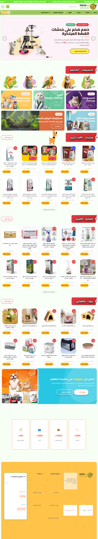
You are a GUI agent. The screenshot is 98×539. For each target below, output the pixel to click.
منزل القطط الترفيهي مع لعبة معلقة (49, 356)
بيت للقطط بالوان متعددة (68, 326)
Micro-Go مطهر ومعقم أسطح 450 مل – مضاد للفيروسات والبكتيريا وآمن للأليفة (88, 245)
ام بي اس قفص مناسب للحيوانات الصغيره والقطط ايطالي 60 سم (10, 357)
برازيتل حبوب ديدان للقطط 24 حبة (10, 244)
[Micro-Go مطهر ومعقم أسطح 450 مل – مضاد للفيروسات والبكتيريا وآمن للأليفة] (88, 234)
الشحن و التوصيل (37, 492)
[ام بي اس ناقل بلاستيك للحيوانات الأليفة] (29, 346)
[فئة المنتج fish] (10, 81)
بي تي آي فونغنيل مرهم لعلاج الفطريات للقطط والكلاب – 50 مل (88, 278)
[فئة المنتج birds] (49, 81)
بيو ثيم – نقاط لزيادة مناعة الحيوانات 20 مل (10, 277)
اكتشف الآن (57, 105)
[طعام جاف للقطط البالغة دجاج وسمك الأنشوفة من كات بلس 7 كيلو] (49, 185)
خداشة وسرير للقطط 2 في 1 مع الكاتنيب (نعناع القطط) (88, 356)
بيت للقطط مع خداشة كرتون (49, 326)
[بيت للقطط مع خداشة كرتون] (49, 316)
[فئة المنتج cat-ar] (68, 81)
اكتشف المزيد (66, 392)
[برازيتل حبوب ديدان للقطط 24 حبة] (10, 234)
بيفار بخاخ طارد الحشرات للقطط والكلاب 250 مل (68, 277)
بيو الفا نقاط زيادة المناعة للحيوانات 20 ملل (49, 277)
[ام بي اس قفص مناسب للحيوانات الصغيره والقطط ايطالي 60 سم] (10, 346)
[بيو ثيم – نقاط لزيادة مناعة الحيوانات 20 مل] (10, 267)
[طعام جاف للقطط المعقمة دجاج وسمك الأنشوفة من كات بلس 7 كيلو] (10, 185)
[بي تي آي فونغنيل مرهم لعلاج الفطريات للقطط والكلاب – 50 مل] (88, 267)
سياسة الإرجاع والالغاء (53, 518)
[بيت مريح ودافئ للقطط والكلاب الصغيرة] (10, 316)
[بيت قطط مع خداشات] (88, 316)
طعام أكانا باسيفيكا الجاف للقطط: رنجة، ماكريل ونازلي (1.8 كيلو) (68, 196)
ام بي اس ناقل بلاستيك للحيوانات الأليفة (29, 356)
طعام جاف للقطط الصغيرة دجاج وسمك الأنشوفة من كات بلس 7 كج (29, 196)
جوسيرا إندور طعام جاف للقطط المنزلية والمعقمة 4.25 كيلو (29, 164)
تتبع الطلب (56, 492)
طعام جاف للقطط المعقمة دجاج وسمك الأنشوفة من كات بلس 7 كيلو (10, 196)
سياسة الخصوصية (54, 505)
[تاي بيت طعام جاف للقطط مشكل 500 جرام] (68, 153)
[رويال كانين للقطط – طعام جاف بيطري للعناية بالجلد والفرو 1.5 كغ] (10, 153)
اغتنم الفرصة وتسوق (81, 51)
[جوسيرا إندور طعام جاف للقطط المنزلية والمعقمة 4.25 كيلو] (29, 153)
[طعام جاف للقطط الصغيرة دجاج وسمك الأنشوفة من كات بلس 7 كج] (29, 185)
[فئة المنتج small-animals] (30, 81)
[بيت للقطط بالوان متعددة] (68, 316)
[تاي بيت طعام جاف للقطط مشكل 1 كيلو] (88, 153)
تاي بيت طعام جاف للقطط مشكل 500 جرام (68, 164)
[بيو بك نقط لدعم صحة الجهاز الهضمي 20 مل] (29, 267)
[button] (84, 171)
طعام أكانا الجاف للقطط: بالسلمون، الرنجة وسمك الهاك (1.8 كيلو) (88, 196)
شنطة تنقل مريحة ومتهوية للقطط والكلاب (68, 356)
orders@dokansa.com (69, 510)
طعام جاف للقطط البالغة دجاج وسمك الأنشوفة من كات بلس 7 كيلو (49, 196)
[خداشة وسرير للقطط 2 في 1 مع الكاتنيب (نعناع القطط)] (88, 346)
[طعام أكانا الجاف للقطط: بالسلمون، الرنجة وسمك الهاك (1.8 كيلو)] (88, 185)
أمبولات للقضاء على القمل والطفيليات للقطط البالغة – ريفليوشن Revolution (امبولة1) (68, 246)
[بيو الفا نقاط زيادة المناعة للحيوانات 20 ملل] (49, 267)
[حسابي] (2, 6)
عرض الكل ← (7, 137)
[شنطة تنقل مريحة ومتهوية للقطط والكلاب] (68, 346)
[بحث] (7, 6)
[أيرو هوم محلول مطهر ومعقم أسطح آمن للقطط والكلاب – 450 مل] (49, 234)
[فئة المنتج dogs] (88, 81)
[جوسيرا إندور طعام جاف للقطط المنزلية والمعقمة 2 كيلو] (49, 153)
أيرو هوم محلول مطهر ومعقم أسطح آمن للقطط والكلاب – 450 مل (49, 245)
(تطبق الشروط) (18, 1)
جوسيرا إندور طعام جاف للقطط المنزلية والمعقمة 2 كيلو (49, 164)
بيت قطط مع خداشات (87, 326)
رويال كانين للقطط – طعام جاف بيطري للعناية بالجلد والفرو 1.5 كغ (10, 165)
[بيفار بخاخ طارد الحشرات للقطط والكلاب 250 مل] (68, 267)
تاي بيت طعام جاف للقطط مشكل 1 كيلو (88, 164)
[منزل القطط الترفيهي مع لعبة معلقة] (49, 346)
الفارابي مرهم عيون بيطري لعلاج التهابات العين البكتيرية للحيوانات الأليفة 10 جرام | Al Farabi (29, 246)
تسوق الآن (90, 105)
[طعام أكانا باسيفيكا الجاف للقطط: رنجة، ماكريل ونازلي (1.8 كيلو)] (68, 185)
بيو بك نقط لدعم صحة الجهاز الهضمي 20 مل (29, 277)
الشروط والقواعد (37, 505)
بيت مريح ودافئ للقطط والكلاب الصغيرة (10, 327)
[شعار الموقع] (88, 6)
